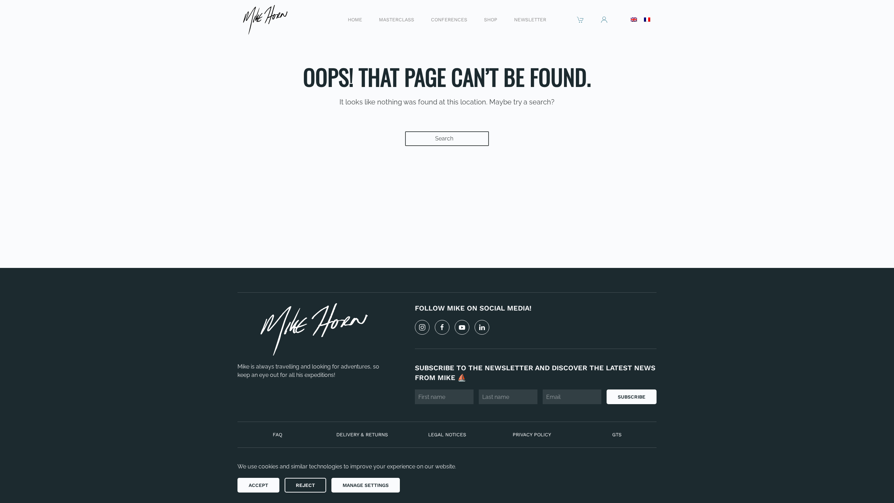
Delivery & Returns (362, 434)
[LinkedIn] (482, 327)
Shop (490, 19)
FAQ (277, 434)
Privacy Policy (532, 434)
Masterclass (396, 19)
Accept (258, 485)
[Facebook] (442, 327)
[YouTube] (462, 327)
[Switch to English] (633, 19)
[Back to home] (264, 19)
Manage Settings (366, 485)
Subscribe (631, 397)
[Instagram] (422, 327)
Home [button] (355, 19)
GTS (617, 434)
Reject (305, 485)
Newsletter (530, 19)
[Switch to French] (647, 19)
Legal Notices (447, 434)
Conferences (449, 19)
